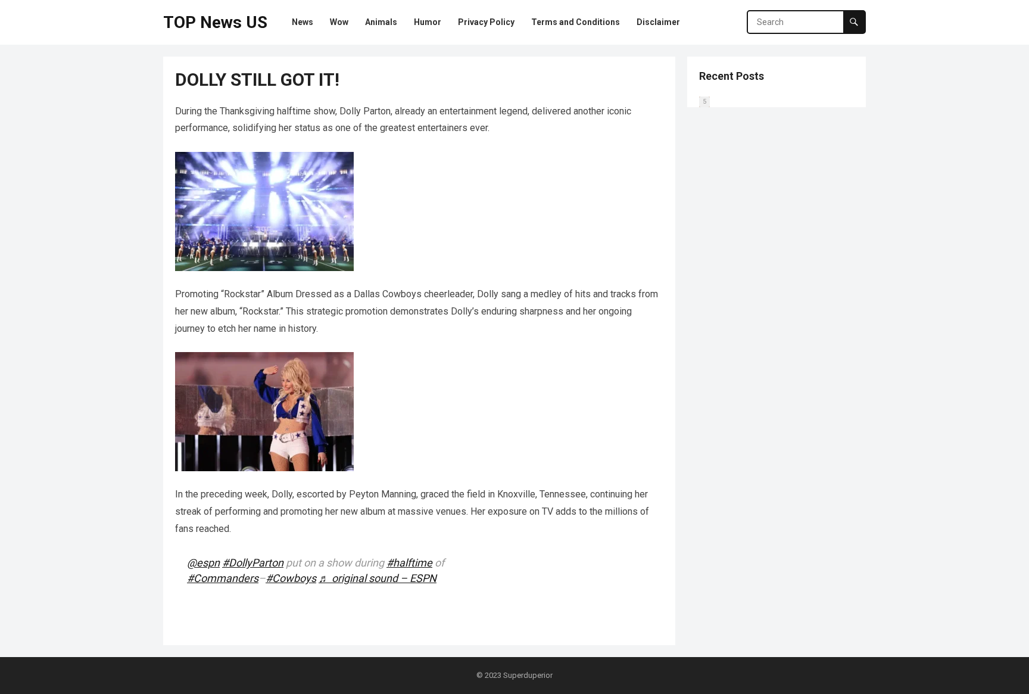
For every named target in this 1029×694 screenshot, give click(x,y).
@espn (203, 562)
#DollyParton (252, 562)
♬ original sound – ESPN (377, 578)
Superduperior (528, 675)
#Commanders (222, 578)
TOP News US (215, 22)
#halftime (409, 562)
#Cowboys (291, 578)
